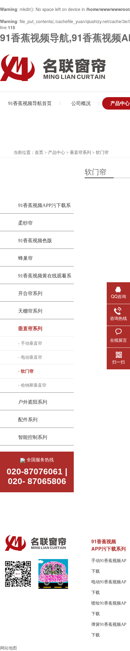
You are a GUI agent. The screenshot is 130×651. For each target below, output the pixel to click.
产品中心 (56, 152)
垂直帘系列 (80, 152)
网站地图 (8, 648)
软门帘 (102, 152)
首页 (39, 152)
